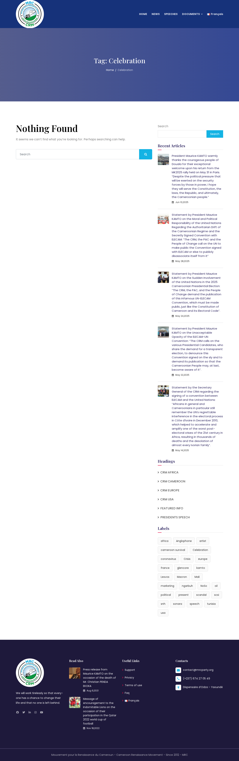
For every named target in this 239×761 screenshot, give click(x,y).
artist (202, 541)
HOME (143, 14)
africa (164, 541)
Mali (197, 577)
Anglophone (184, 541)
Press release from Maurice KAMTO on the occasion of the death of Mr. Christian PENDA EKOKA (99, 678)
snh (163, 604)
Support (130, 670)
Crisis (187, 559)
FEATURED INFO (171, 508)
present (184, 595)
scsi (216, 595)
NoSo (204, 586)
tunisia (211, 604)
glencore (183, 568)
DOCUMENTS (191, 14)
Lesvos (165, 577)
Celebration (200, 550)
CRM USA (167, 499)
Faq (127, 693)
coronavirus (168, 559)
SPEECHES (171, 14)
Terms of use (133, 685)
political (166, 595)
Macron (182, 577)
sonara (177, 604)
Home (110, 70)
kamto (200, 568)
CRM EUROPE (169, 490)
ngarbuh (187, 586)
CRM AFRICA (169, 472)
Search (163, 126)
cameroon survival (173, 550)
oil (216, 586)
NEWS (156, 14)
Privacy (129, 677)
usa (163, 613)
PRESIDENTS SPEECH (175, 517)
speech (194, 604)
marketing (167, 586)
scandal (201, 595)
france (165, 568)
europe (202, 559)
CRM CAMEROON (172, 481)
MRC (185, 755)
